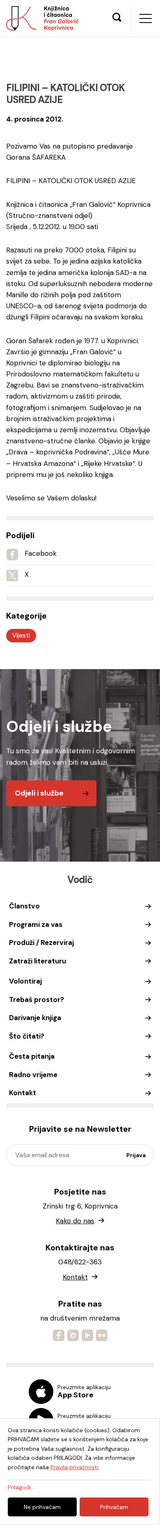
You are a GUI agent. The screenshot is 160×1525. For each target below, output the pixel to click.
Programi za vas (35, 924)
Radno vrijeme (33, 1074)
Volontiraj (25, 981)
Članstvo (24, 905)
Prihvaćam (114, 1507)
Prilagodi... (21, 1487)
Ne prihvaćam (42, 1507)
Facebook (41, 553)
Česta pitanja (32, 1056)
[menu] (145, 18)
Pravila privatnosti (74, 1467)
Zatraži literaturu (37, 960)
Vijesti (21, 635)
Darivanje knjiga (35, 1017)
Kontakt (22, 1092)
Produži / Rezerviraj (41, 942)
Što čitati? (26, 1036)
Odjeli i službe (39, 793)
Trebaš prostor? (36, 999)
